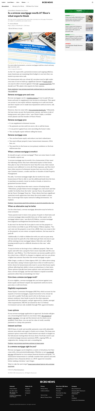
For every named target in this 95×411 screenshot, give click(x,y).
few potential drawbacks (37, 110)
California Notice (45, 390)
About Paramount (76, 388)
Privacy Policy (44, 388)
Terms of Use (44, 395)
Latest (3, 2)
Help (73, 396)
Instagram (27, 393)
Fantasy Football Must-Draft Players (15, 396)
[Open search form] (92, 2)
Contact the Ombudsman (78, 400)
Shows (24, 2)
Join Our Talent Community (75, 393)
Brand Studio (59, 395)
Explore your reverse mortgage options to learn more (26, 343)
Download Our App (61, 393)
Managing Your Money (18, 6)
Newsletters (59, 388)
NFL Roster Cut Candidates (14, 393)
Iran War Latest (13, 390)
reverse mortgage (46, 84)
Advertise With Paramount (78, 390)
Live (18, 2)
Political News (13, 388)
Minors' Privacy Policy (46, 397)
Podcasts (58, 390)
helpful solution (32, 98)
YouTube (27, 388)
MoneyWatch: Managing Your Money (18, 10)
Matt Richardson (19, 370)
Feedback (74, 398)
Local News (10, 2)
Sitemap (58, 397)
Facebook (27, 390)
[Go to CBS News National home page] (47, 2)
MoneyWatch (5, 6)
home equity (47, 82)
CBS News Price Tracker (32, 6)
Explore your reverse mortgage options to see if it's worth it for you (31, 203)
